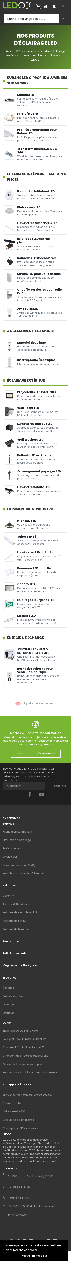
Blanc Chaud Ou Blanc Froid (20, 1030)
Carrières (8, 1013)
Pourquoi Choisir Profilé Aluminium (24, 1039)
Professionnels (12, 848)
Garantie (8, 896)
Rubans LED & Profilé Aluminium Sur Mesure (30, 1072)
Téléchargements (15, 953)
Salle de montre (13, 996)
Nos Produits (11, 817)
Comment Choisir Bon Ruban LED (24, 1047)
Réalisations (11, 941)
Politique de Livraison (16, 929)
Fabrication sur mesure (17, 831)
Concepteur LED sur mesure (20, 1128)
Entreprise (9, 977)
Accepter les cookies (34, 1255)
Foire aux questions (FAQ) (19, 865)
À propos (8, 988)
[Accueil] (47, 6)
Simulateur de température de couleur (27, 1095)
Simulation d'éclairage (17, 840)
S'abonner (60, 786)
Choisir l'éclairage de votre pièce (23, 1064)
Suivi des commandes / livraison (23, 873)
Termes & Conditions (16, 904)
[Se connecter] (56, 6)
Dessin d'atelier (12, 1103)
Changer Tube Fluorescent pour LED (25, 1056)
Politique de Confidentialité (20, 912)
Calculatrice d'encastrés (18, 1120)
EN (62, 6)
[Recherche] (63, 18)
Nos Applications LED (17, 1084)
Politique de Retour (15, 921)
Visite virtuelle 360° (15, 1111)
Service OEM (10, 857)
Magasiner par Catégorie (20, 965)
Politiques (9, 885)
